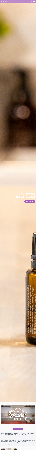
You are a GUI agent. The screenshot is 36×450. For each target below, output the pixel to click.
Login (31, 1)
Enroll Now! (18, 428)
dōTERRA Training (6, 1)
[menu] (32, 1)
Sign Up (34, 1)
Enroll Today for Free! (29, 201)
